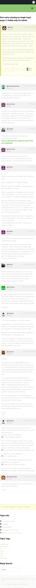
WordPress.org (6, 579)
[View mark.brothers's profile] (3, 478)
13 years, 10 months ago (28, 287)
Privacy (15, 584)
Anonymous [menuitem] (33, 2)
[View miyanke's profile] (3, 314)
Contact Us (8, 584)
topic (2, 553)
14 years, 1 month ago (28, 27)
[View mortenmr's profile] (3, 288)
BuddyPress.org (22, 579)
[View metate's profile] (3, 168)
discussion (3, 546)
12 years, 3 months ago (28, 313)
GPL (3, 584)
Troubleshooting (9, 521)
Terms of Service (22, 584)
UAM (1, 556)
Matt (29, 579)
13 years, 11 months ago (28, 264)
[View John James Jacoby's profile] (3, 87)
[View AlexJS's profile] (4, 28)
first (1, 549)
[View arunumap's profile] (3, 105)
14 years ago (31, 104)
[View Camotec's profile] (3, 353)
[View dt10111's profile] (3, 265)
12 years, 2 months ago (28, 351)
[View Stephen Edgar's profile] (3, 130)
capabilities (4, 544)
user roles (3, 558)
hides (2, 551)
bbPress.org (3, 8)
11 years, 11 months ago (28, 476)
